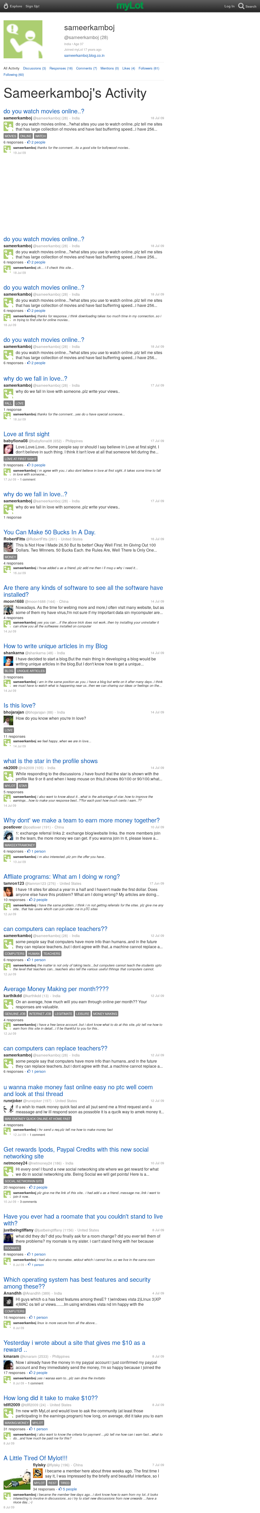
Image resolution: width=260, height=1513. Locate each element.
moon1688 (14, 601)
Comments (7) (86, 68)
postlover (13, 827)
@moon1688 (35, 601)
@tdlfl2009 (29, 1404)
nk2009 (11, 767)
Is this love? (20, 704)
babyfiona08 (16, 441)
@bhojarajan (35, 712)
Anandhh (13, 1293)
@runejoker (32, 1100)
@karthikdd (32, 995)
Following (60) (14, 74)
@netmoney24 (40, 1163)
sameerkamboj (18, 118)
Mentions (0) (110, 68)
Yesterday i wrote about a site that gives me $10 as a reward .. (74, 1345)
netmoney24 (15, 1163)
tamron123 (14, 883)
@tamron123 (35, 883)
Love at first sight (27, 433)
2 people (38, 142)
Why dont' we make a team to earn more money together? (82, 819)
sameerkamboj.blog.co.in (84, 55)
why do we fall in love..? (35, 378)
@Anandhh (32, 1293)
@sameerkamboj (46, 117)
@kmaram (28, 1356)
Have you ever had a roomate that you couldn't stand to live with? (83, 1219)
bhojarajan (14, 712)
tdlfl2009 (12, 1405)
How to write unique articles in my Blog (55, 645)
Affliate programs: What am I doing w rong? (62, 876)
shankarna (14, 653)
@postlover (32, 827)
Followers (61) (149, 68)
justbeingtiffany (19, 1230)
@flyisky (53, 1464)
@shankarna (35, 652)
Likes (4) (128, 68)
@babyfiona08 (40, 440)
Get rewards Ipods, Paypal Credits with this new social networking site (76, 1152)
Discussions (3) (34, 68)
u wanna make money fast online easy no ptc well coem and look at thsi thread (78, 1090)
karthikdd (13, 995)
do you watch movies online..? (44, 110)
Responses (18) (61, 68)
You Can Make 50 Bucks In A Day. (50, 531)
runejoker (13, 1100)
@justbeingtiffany (48, 1230)
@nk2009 (26, 767)
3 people (38, 464)
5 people (70, 1488)
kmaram (11, 1356)
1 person (38, 851)
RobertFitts (14, 539)
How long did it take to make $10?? (51, 1397)
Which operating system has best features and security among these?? (77, 1282)
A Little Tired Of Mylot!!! (36, 1457)
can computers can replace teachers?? (55, 928)
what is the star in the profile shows (51, 760)
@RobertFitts (36, 538)
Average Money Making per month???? (56, 988)
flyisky (39, 1465)
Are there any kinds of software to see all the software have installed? (83, 591)
